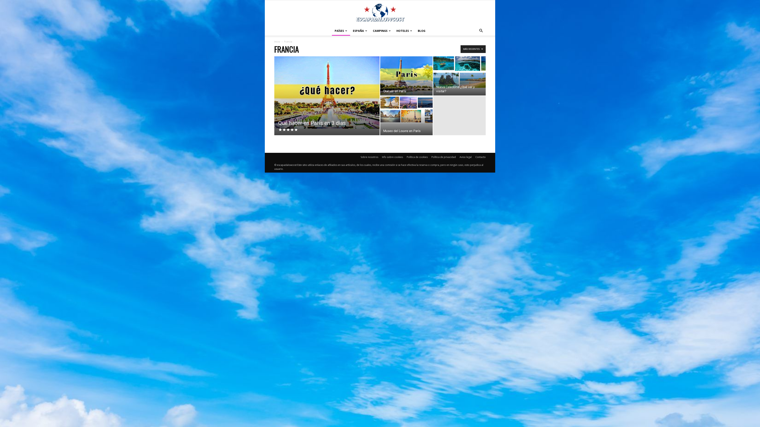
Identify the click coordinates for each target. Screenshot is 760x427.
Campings (380, 31)
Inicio (277, 41)
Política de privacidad (443, 157)
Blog (421, 31)
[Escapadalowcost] (380, 13)
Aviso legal (466, 157)
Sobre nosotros (369, 157)
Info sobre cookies (392, 157)
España (358, 31)
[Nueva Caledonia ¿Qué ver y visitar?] (459, 72)
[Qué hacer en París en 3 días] (327, 92)
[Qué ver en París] (406, 75)
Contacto (480, 157)
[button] (481, 30)
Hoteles (402, 31)
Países (339, 31)
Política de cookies (417, 157)
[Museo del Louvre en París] (406, 109)
